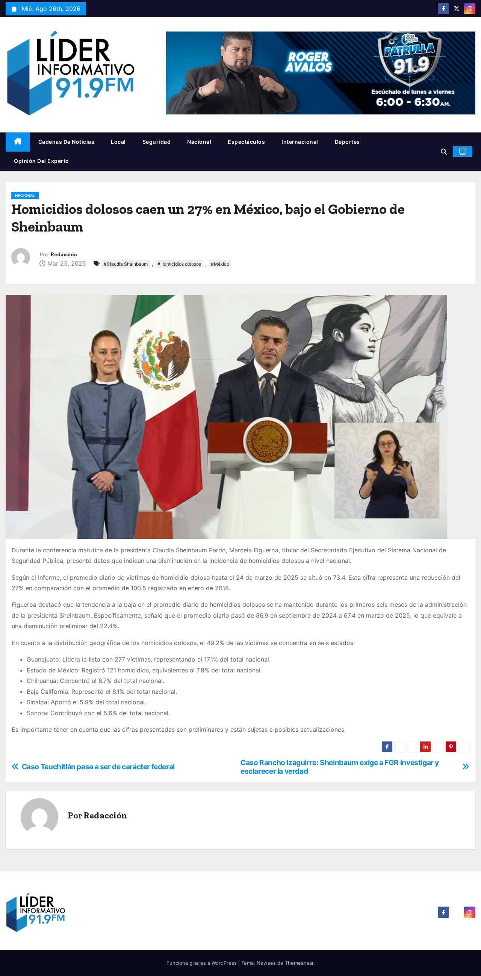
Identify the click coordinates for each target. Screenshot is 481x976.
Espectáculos (246, 141)
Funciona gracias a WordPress (202, 963)
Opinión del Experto (41, 161)
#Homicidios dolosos (179, 264)
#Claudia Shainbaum (126, 264)
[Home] (18, 142)
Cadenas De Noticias (66, 141)
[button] (444, 151)
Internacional (299, 141)
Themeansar (299, 963)
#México (220, 264)
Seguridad (156, 141)
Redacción (63, 254)
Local (118, 141)
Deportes (347, 141)
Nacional (199, 141)
